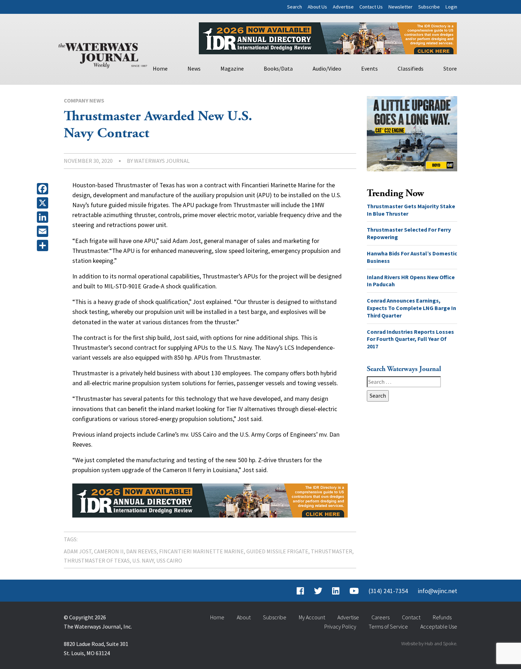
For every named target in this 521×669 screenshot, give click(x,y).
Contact (411, 617)
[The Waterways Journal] (102, 53)
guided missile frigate (277, 551)
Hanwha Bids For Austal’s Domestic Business (412, 257)
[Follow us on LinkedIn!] (336, 591)
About (244, 617)
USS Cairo (169, 560)
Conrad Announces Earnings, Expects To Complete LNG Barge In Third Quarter (411, 308)
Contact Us (371, 7)
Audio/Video (327, 68)
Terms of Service (388, 626)
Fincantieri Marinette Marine (201, 551)
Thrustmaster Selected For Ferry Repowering (409, 233)
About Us (317, 7)
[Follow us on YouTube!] (354, 591)
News (194, 68)
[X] (43, 203)
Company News (84, 100)
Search (294, 7)
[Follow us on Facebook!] (300, 591)
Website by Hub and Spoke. (429, 643)
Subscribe (429, 7)
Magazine (232, 68)
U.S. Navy (143, 560)
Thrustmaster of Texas (97, 560)
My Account (312, 617)
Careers (380, 617)
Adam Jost (77, 551)
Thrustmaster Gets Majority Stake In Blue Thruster (411, 210)
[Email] (43, 231)
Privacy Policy (340, 626)
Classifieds (411, 68)
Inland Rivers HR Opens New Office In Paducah (411, 280)
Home (160, 68)
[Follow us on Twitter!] (318, 591)
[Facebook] (43, 188)
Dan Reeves (141, 551)
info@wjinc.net (437, 591)
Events (369, 68)
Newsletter (400, 7)
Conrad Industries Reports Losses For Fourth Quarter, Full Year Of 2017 (410, 339)
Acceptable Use (438, 626)
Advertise (343, 7)
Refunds (442, 617)
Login (451, 7)
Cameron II (109, 551)
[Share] (43, 245)
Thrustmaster (331, 551)
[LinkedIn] (43, 217)
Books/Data (278, 68)
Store (450, 68)
